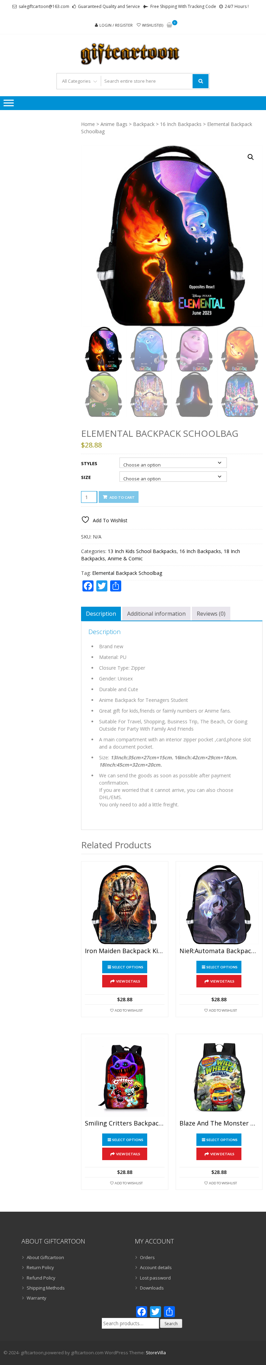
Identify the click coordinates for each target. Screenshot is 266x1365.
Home (88, 124)
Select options (127, 967)
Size (86, 477)
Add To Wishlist (129, 1010)
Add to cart (122, 497)
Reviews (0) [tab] (211, 613)
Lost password (155, 1278)
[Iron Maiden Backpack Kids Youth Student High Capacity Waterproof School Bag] (124, 904)
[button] (251, 157)
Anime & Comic (125, 558)
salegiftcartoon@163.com (44, 6)
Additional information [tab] (156, 613)
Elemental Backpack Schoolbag (127, 573)
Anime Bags (113, 124)
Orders (147, 1257)
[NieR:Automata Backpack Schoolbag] (219, 904)
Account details (156, 1267)
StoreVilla (156, 1352)
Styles (89, 463)
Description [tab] (101, 613)
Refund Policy (41, 1278)
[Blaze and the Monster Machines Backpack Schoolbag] (219, 1077)
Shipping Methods (46, 1288)
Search (171, 1324)
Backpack (143, 124)
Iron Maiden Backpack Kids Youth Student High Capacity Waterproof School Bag (124, 951)
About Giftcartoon (45, 1257)
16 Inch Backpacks (181, 124)
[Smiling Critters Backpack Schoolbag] (124, 1077)
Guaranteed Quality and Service (109, 6)
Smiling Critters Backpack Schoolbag (124, 1123)
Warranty (36, 1298)
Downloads (152, 1288)
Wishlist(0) (152, 25)
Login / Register (116, 25)
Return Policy (40, 1267)
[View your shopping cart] (169, 25)
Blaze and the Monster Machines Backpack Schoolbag (219, 1123)
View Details (128, 981)
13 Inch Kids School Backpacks (142, 551)
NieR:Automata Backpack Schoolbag (219, 951)
